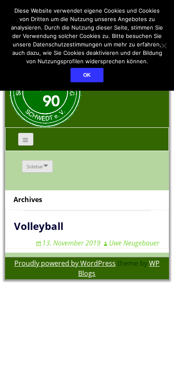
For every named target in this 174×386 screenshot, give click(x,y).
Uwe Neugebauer (134, 243)
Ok (87, 75)
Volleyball (38, 226)
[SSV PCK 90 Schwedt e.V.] (45, 91)
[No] (163, 45)
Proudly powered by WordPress (65, 263)
